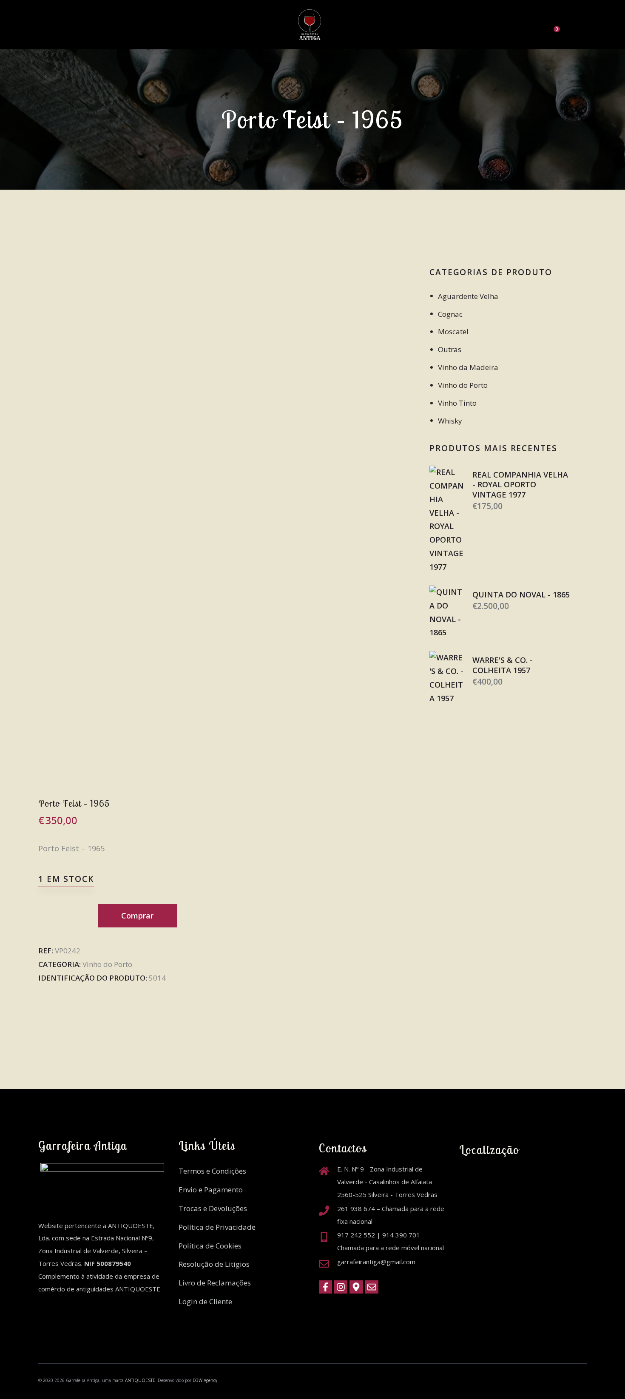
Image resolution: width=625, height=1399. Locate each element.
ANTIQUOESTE (140, 1380)
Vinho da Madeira (468, 367)
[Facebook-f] (325, 1287)
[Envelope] (371, 1287)
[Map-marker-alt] (356, 1287)
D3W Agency (205, 1380)
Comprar (137, 915)
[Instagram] (340, 1287)
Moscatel (453, 331)
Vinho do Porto (107, 964)
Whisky (450, 421)
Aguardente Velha (468, 296)
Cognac (450, 314)
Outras (449, 349)
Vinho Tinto (457, 403)
